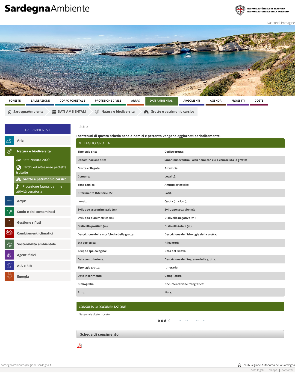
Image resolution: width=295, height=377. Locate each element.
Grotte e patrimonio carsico (172, 111)
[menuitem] (15, 101)
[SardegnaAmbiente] (47, 9)
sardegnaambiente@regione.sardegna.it (26, 365)
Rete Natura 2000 (36, 159)
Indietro (82, 126)
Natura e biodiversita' (118, 111)
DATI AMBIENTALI (71, 111)
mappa (272, 370)
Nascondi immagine (281, 22)
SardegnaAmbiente (27, 111)
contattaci (288, 370)
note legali (257, 370)
